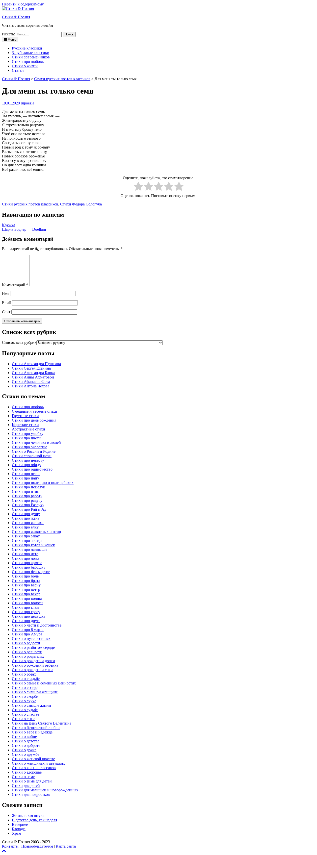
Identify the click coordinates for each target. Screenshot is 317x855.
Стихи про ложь (25, 558)
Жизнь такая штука (28, 815)
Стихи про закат (26, 536)
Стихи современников (31, 57)
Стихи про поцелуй (28, 487)
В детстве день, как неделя (34, 820)
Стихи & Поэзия (16, 17)
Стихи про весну (26, 585)
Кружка (8, 225)
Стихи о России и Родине (33, 451)
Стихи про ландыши (29, 549)
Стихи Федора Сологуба (81, 204)
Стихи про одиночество (32, 469)
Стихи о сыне (23, 719)
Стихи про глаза (25, 607)
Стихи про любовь (28, 61)
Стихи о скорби (25, 696)
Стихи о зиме (23, 777)
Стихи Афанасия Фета (31, 381)
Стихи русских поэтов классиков (30, 204)
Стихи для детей (26, 785)
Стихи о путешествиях (31, 638)
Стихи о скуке (24, 701)
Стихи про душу (26, 514)
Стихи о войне (24, 736)
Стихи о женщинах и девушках (38, 763)
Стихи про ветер (26, 589)
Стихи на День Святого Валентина (41, 723)
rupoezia (27, 103)
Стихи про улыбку (27, 433)
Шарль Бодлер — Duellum (24, 229)
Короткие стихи (25, 425)
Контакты (10, 846)
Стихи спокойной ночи (32, 456)
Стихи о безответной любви (36, 728)
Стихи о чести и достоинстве (36, 625)
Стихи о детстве (25, 741)
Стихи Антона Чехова (30, 386)
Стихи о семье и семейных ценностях (44, 683)
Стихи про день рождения (34, 420)
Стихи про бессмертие (31, 572)
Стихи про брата (26, 580)
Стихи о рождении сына (32, 670)
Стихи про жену (26, 518)
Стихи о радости (26, 643)
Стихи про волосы (27, 603)
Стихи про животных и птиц (36, 531)
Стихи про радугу (27, 500)
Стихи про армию (27, 563)
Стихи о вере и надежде (32, 732)
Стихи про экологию (29, 447)
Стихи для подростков (31, 794)
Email (6, 303)
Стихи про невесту (28, 460)
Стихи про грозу (26, 612)
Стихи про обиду (26, 465)
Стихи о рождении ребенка (35, 665)
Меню (11, 39)
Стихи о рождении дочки (33, 661)
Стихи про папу (25, 478)
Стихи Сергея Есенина (31, 368)
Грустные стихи (25, 416)
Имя (5, 293)
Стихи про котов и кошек (33, 545)
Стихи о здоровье (27, 772)
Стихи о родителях (28, 656)
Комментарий (15, 285)
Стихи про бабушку (28, 567)
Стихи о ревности (27, 652)
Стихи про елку (25, 527)
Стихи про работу (27, 496)
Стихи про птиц (25, 491)
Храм (16, 833)
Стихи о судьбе (25, 710)
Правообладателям (37, 846)
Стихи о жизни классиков (34, 768)
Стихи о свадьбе (26, 679)
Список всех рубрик (19, 342)
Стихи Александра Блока (33, 373)
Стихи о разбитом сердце (33, 647)
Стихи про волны (27, 598)
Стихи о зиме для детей (32, 781)
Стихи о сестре (24, 687)
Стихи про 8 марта (28, 630)
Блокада (19, 829)
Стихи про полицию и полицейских (43, 482)
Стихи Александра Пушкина (36, 364)
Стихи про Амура (27, 634)
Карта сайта (66, 846)
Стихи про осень (26, 474)
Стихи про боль (25, 576)
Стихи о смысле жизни (31, 705)
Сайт (6, 312)
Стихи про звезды (27, 540)
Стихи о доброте (26, 745)
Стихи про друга (26, 621)
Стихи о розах (24, 674)
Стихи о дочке (24, 750)
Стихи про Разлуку (28, 505)
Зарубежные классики (30, 52)
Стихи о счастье (25, 714)
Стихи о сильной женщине (35, 692)
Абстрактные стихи (28, 429)
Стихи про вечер (26, 594)
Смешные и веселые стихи (34, 411)
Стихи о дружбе (25, 754)
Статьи (18, 70)
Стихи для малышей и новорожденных (45, 790)
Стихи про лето (25, 554)
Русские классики (27, 48)
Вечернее (20, 824)
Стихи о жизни (25, 66)
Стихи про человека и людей (36, 442)
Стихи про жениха (28, 523)
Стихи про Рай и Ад (29, 509)
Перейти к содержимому (23, 4)
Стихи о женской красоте (33, 759)
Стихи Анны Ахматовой (33, 377)
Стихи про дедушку (29, 616)
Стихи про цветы (26, 438)
